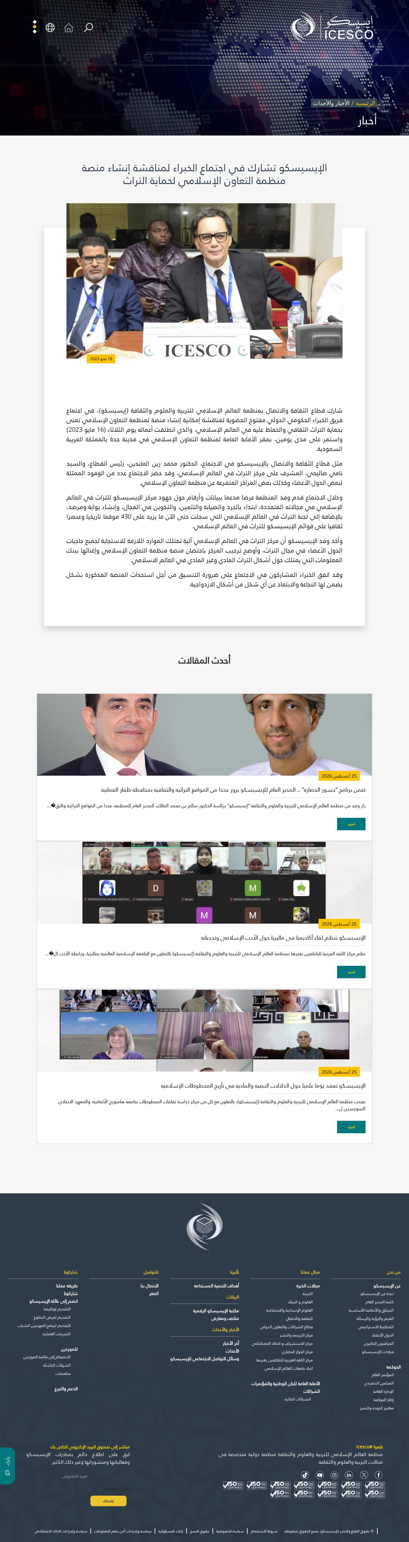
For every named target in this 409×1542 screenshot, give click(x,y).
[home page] (334, 26)
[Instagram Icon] (334, 1475)
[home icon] (68, 26)
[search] (88, 27)
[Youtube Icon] (320, 1475)
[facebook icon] (379, 1475)
